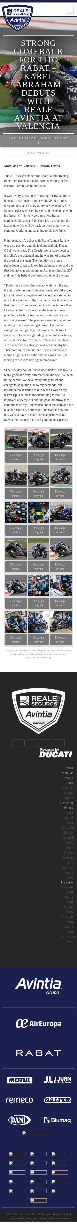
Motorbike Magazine (37, 1218)
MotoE (68, 792)
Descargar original (16, 457)
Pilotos (68, 807)
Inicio (69, 768)
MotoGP (67, 773)
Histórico (67, 882)
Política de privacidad (51, 1214)
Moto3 (68, 797)
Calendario (66, 802)
